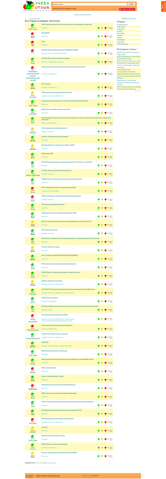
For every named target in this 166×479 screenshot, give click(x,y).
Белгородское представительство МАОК (55, 314)
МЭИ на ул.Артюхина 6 (49, 367)
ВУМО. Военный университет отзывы (129, 61)
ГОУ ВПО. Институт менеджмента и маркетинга (56, 170)
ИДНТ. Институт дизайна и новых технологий (56, 109)
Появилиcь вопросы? (54, 475)
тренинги (55, 53)
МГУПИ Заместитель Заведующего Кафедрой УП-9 (58, 418)
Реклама (44, 475)
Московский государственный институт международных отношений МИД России (67, 359)
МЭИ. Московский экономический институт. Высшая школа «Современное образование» (70, 306)
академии (44, 95)
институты (45, 27)
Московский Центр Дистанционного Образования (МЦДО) (60, 49)
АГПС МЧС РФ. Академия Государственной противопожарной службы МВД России (68, 289)
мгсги (43, 41)
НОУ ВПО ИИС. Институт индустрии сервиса (56, 58)
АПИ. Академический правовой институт (54, 128)
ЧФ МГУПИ (45, 342)
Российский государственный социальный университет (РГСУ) (62, 410)
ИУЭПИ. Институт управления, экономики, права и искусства (61, 272)
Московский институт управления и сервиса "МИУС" (58, 145)
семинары (56, 191)
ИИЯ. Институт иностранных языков (53, 435)
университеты (63, 53)
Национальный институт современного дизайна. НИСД (59, 213)
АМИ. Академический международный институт (57, 92)
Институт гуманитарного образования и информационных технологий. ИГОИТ (66, 221)
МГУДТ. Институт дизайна (50, 297)
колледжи (60, 61)
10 (52, 462)
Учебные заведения (35, 18)
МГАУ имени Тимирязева (49, 230)
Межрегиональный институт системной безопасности (59, 384)
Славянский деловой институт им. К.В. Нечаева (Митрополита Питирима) (65, 100)
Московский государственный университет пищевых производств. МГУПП (128, 82)
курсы (50, 53)
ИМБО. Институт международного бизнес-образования (59, 393)
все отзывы (138, 90)
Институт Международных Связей (52, 376)
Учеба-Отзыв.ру (87, 475)
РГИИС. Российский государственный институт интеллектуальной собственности (68, 401)
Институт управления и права (67, 8)
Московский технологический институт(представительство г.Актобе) (63, 66)
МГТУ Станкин (46, 84)
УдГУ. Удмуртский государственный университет (57, 325)
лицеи (72, 292)
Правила (38, 475)
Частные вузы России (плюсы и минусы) (55, 333)
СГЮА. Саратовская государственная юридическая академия (61, 196)
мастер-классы (123, 44)
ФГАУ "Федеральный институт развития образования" (59, 187)
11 (55, 462)
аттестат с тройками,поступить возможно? (55, 136)
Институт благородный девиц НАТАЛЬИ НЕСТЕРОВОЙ (59, 452)
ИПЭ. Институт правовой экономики (53, 204)
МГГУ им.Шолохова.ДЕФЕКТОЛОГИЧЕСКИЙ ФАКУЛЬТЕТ (60, 255)
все (126, 21)
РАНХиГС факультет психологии (52, 280)
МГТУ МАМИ (45, 33)
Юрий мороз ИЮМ (47, 153)
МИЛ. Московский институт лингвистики (54, 350)
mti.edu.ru (45, 427)
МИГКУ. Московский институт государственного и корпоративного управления (67, 24)
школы (50, 309)
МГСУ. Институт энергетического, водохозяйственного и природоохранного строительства (70, 238)
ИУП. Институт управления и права (128, 63)
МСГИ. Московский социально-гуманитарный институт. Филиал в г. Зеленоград (67, 162)
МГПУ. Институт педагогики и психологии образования (59, 263)
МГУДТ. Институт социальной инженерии (54, 444)
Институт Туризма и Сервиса (51, 247)
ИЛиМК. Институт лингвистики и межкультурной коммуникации (62, 179)
